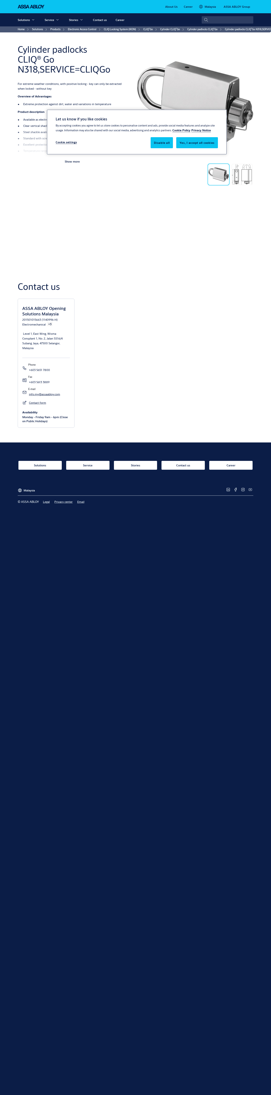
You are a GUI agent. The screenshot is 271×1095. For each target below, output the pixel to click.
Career (120, 20)
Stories (73, 20)
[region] (137, 132)
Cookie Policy (181, 130)
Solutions (24, 20)
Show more (72, 161)
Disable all (162, 142)
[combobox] (227, 20)
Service (49, 20)
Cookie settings (66, 142)
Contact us (100, 20)
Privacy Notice (201, 130)
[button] (33, 20)
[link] (171, 7)
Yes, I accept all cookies (197, 142)
